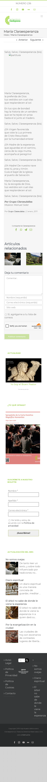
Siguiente (35, 39)
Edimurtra (26, 735)
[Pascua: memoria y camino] (34, 254)
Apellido (13, 500)
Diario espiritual (15, 580)
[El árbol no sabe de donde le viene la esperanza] (12, 613)
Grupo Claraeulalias (16, 211)
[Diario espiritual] (12, 589)
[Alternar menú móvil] (42, 16)
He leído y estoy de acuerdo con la (21, 523)
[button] (6, 259)
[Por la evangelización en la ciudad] (12, 637)
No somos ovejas (15, 559)
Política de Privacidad (9, 672)
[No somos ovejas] (13, 254)
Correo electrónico (18, 510)
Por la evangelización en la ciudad (21, 626)
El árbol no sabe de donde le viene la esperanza (22, 602)
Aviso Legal (8, 662)
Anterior (23, 39)
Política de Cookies (9, 684)
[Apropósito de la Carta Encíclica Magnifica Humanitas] (23, 438)
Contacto (9, 693)
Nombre (13, 491)
